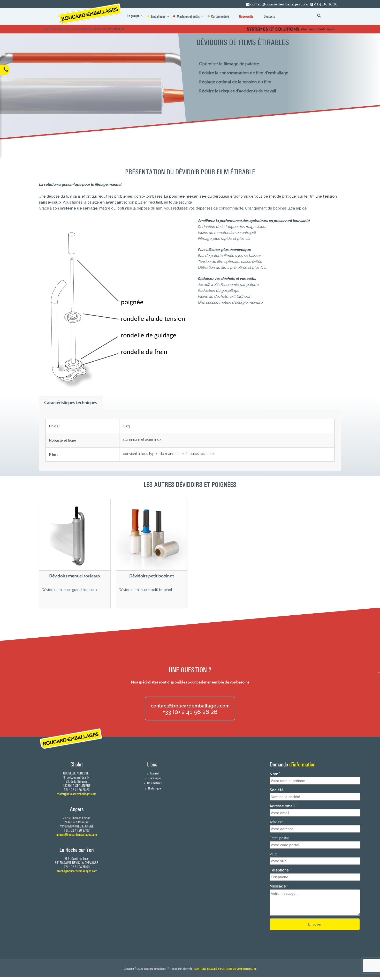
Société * (278, 790)
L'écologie (154, 778)
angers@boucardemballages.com (76, 834)
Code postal (279, 838)
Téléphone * (280, 870)
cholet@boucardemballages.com (76, 794)
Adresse (276, 822)
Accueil (47, 29)
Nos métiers (154, 783)
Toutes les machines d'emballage (72, 29)
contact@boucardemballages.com (279, 4)
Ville (273, 854)
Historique (154, 788)
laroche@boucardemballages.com (76, 871)
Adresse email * (283, 806)
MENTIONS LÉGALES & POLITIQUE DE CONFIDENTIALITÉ (225, 969)
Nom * (275, 774)
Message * (279, 886)
